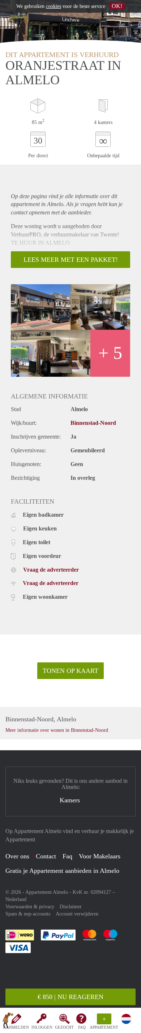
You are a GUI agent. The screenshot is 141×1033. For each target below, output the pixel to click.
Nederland (15, 899)
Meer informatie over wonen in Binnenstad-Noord (56, 730)
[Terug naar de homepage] (8, 1021)
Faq (67, 856)
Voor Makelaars (99, 856)
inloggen (41, 1027)
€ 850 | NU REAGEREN (70, 996)
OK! (117, 6)
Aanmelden (16, 1027)
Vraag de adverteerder (51, 570)
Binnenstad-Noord (93, 423)
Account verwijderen (77, 914)
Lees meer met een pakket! (71, 259)
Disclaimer (71, 906)
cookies (53, 6)
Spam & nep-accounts (27, 914)
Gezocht (64, 1027)
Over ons (17, 856)
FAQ (82, 1027)
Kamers (70, 800)
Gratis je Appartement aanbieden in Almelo (62, 870)
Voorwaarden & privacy (29, 906)
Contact (46, 856)
